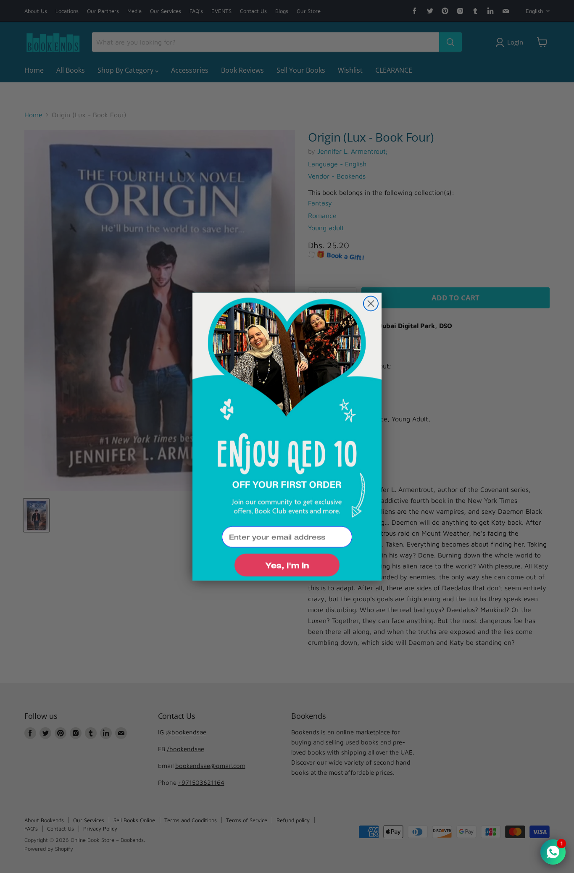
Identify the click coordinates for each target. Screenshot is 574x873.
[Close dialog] (370, 303)
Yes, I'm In (287, 565)
